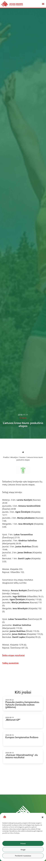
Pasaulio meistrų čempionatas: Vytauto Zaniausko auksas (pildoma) (22, 705)
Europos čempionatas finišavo (21, 737)
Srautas (22, 457)
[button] (42, 817)
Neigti (23, 849)
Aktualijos (14, 457)
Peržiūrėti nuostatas (23, 856)
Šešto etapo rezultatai (13, 655)
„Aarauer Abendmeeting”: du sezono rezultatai (21, 756)
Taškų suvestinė (10, 663)
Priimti (23, 843)
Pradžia (6, 457)
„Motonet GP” (12, 719)
